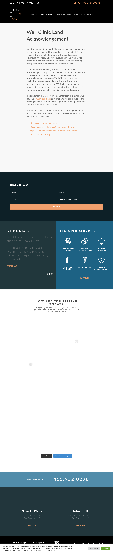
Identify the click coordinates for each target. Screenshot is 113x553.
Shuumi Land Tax (42, 99)
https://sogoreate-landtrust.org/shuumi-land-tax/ (53, 127)
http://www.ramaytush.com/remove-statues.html (53, 131)
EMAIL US (18, 3)
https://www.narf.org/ (40, 135)
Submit (56, 206)
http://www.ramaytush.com (43, 123)
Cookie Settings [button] (94, 548)
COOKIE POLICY (32, 543)
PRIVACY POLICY (17, 543)
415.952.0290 (87, 3)
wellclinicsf (33, 318)
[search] (101, 14)
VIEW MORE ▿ (85, 278)
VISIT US (34, 3)
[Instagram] (54, 359)
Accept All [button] (106, 548)
